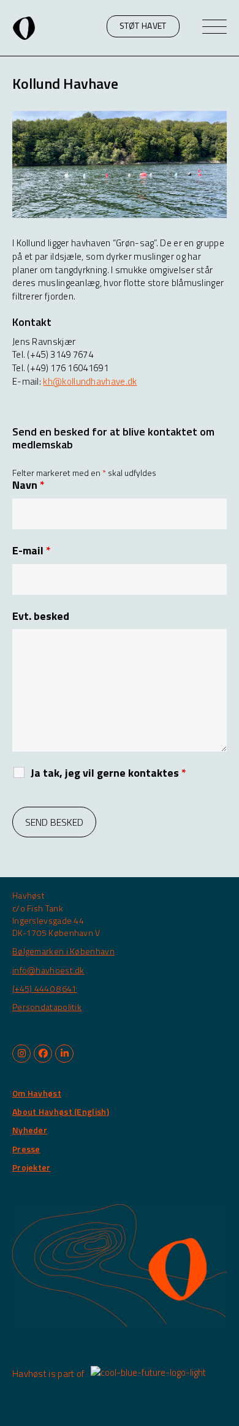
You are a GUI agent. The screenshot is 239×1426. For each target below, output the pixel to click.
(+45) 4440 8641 (44, 988)
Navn (28, 485)
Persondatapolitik (47, 1006)
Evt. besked (40, 616)
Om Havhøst (36, 1093)
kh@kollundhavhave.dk (90, 381)
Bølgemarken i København (63, 951)
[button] (143, 26)
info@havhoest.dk (48, 970)
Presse (26, 1148)
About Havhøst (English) (60, 1111)
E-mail (31, 551)
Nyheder (29, 1129)
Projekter (31, 1167)
